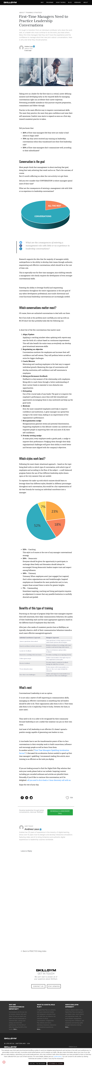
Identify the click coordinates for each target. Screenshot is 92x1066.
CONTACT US (38, 986)
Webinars (77, 2)
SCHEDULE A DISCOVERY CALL (60, 812)
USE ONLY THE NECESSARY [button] (37, 1063)
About (85, 2)
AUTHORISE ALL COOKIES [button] (55, 1063)
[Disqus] (47, 874)
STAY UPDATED (54, 986)
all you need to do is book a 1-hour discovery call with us (48, 780)
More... (15, 1029)
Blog (70, 2)
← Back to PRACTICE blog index (33, 951)
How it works (60, 2)
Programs (49, 2)
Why (42, 2)
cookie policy (58, 1056)
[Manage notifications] (4, 1062)
